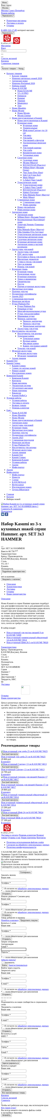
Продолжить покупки (29, 920)
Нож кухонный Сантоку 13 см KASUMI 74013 (22, 769)
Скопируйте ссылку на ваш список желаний (21, 867)
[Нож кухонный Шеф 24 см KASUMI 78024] (22, 812)
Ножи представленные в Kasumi (32, 120)
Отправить (6, 894)
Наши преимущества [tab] (16, 594)
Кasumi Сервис (19, 366)
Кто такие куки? (8, 1108)
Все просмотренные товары (13, 1093)
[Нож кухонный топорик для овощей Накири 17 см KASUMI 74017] (25, 779)
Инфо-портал (18, 475)
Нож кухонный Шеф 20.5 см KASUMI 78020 (27, 642)
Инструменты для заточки (29, 333)
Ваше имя (5, 877)
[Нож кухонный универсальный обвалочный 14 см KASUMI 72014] (25, 797)
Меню (4, 3)
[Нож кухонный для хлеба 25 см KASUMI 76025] (24, 751)
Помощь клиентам (27, 835)
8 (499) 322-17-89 (9, 30)
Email (4, 946)
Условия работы (19, 400)
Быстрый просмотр (10, 754)
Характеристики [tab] (14, 586)
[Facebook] (6, 514)
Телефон (6, 883)
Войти (4, 965)
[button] (6, 511)
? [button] (8, 564)
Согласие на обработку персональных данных (28, 845)
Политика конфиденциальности (21, 847)
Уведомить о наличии (11, 579)
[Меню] (2, 66)
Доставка (5, 684)
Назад (21, 69)
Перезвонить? (8, 16)
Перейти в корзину (10, 920)
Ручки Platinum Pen (26, 306)
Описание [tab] (11, 584)
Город (4, 1047)
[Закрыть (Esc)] (2, 997)
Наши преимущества (11, 698)
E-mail (4, 983)
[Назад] (2, 1000)
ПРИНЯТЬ (6, 1115)
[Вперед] (5, 1000)
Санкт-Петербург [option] (17, 10)
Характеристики (8, 647)
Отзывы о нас (14, 837)
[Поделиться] (5, 997)
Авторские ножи (25, 214)
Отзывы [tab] (10, 591)
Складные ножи (30, 160)
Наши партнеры (28, 837)
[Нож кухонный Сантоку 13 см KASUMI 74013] (24, 764)
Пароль (5, 952)
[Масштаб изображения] (10, 997)
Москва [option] (5, 10)
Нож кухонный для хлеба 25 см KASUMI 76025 (23, 757)
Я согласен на (26, 888)
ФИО (4, 1036)
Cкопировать (25, 872)
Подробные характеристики (13, 571)
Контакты (41, 837)
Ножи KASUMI (24, 91)
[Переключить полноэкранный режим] (8, 997)
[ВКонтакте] (2, 514)
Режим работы (8, 13)
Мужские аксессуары (27, 353)
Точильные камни (31, 338)
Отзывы (5, 695)
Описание (5, 599)
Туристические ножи (32, 185)
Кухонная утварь (25, 271)
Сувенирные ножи (31, 202)
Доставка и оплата (9, 835)
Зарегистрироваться (18, 965)
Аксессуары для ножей (28, 252)
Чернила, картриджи (32, 321)
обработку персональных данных (33, 888)
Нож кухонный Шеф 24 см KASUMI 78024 (21, 818)
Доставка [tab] (11, 589)
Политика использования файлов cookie (25, 842)
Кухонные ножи (30, 125)
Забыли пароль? (8, 960)
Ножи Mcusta (23, 113)
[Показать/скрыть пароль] (28, 955)
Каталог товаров (9, 69)
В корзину (6, 761)
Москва (5, 8)
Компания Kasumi (20, 378)
